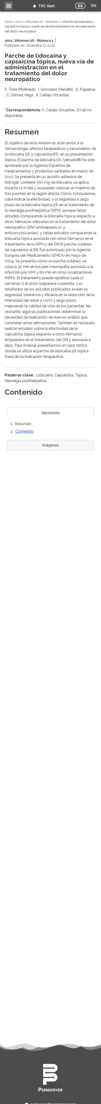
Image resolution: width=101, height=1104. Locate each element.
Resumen (23, 424)
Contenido (24, 431)
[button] (8, 6)
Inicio (8, 21)
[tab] (50, 413)
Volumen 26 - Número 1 (42, 21)
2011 (19, 21)
